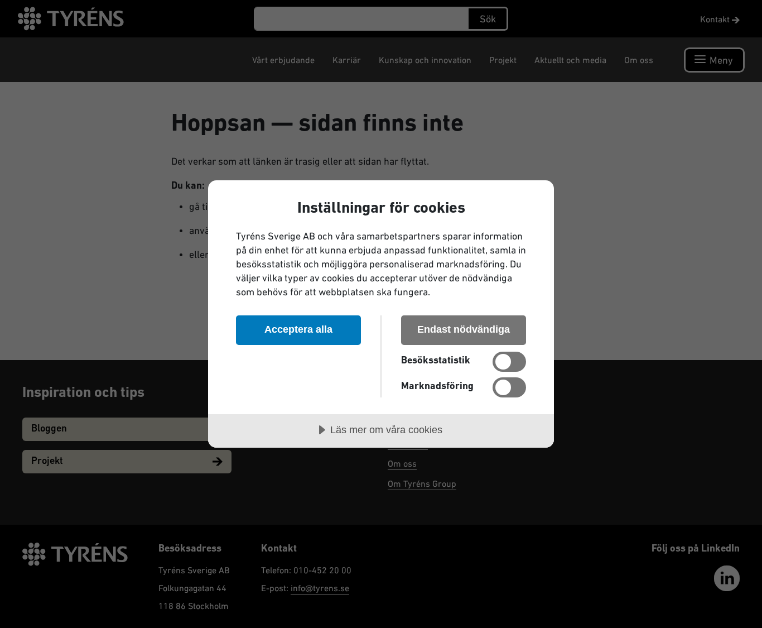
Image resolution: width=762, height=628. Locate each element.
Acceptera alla (298, 329)
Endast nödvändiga (463, 329)
